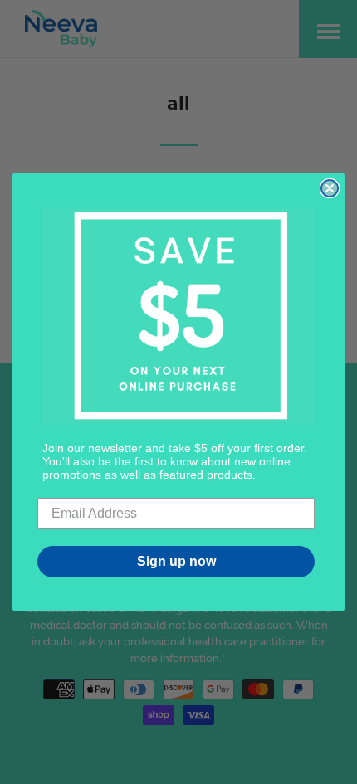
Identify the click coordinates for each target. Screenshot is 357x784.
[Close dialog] (329, 188)
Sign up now (176, 561)
